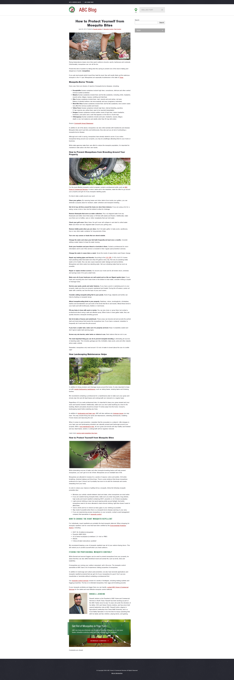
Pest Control (117, 29)
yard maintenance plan (87, 427)
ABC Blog (87, 9)
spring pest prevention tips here (87, 433)
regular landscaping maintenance (84, 389)
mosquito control (96, 514)
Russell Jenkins (97, 29)
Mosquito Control (108, 29)
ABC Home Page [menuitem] (89, 2)
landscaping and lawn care (86, 413)
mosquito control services (80, 581)
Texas (121, 77)
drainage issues (118, 413)
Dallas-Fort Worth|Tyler (147, 11)
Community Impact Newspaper (83, 123)
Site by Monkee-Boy (117, 673)
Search (137, 20)
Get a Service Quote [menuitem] (75, 2)
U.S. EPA (108, 257)
